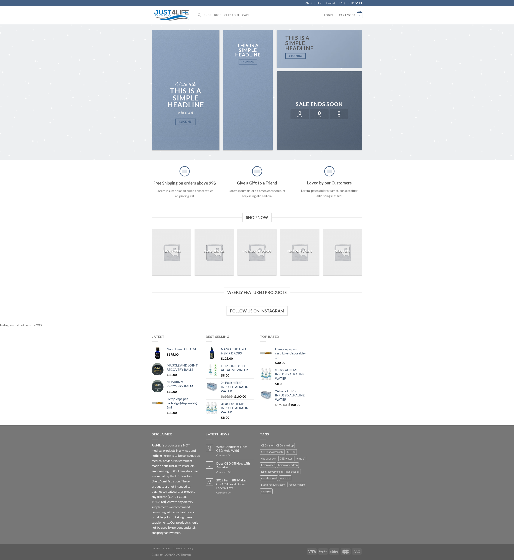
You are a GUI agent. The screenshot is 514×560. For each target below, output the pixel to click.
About (308, 3)
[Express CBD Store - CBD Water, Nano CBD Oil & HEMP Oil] (172, 15)
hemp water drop (288, 465)
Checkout (231, 15)
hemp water (268, 465)
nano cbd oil (293, 471)
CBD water (286, 458)
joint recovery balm (272, 471)
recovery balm (297, 484)
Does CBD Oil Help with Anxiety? (233, 465)
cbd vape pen (268, 458)
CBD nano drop (285, 445)
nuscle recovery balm (273, 484)
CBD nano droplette (272, 452)
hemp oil (300, 458)
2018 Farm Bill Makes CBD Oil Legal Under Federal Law (231, 484)
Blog (319, 3)
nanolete (285, 478)
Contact (330, 3)
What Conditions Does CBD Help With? (231, 448)
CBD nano (267, 445)
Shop (207, 15)
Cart (246, 15)
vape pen (266, 491)
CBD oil (291, 452)
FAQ (342, 3)
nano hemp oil (269, 478)
